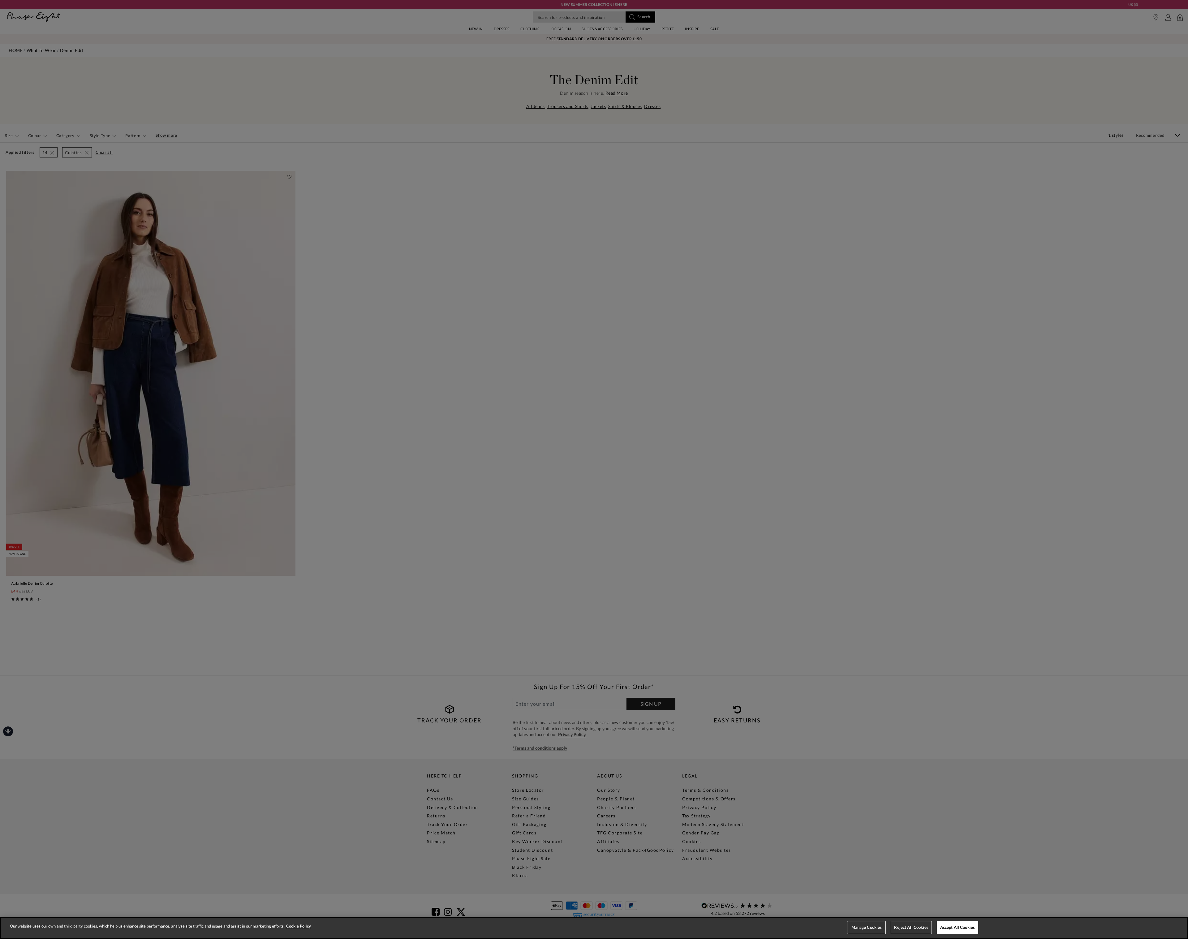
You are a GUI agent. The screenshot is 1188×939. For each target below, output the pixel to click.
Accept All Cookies (957, 927)
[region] (594, 928)
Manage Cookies (866, 927)
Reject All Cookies (911, 927)
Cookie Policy (298, 926)
